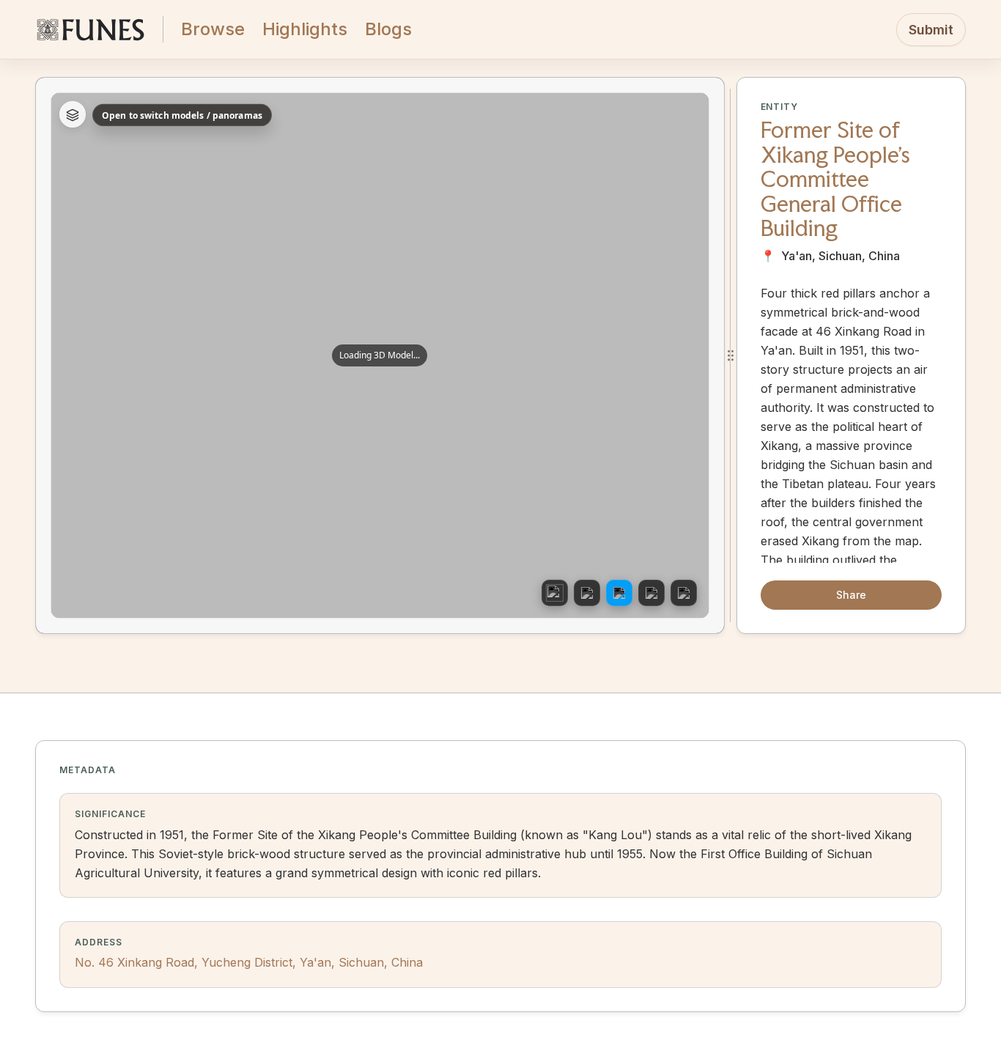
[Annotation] (619, 593)
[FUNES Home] (90, 29)
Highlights (304, 29)
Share (851, 594)
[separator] (730, 355)
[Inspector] (587, 593)
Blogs (388, 29)
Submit (931, 29)
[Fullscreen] (684, 593)
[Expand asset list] (72, 115)
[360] (555, 593)
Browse (213, 29)
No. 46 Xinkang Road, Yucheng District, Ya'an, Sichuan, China (249, 962)
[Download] (651, 593)
